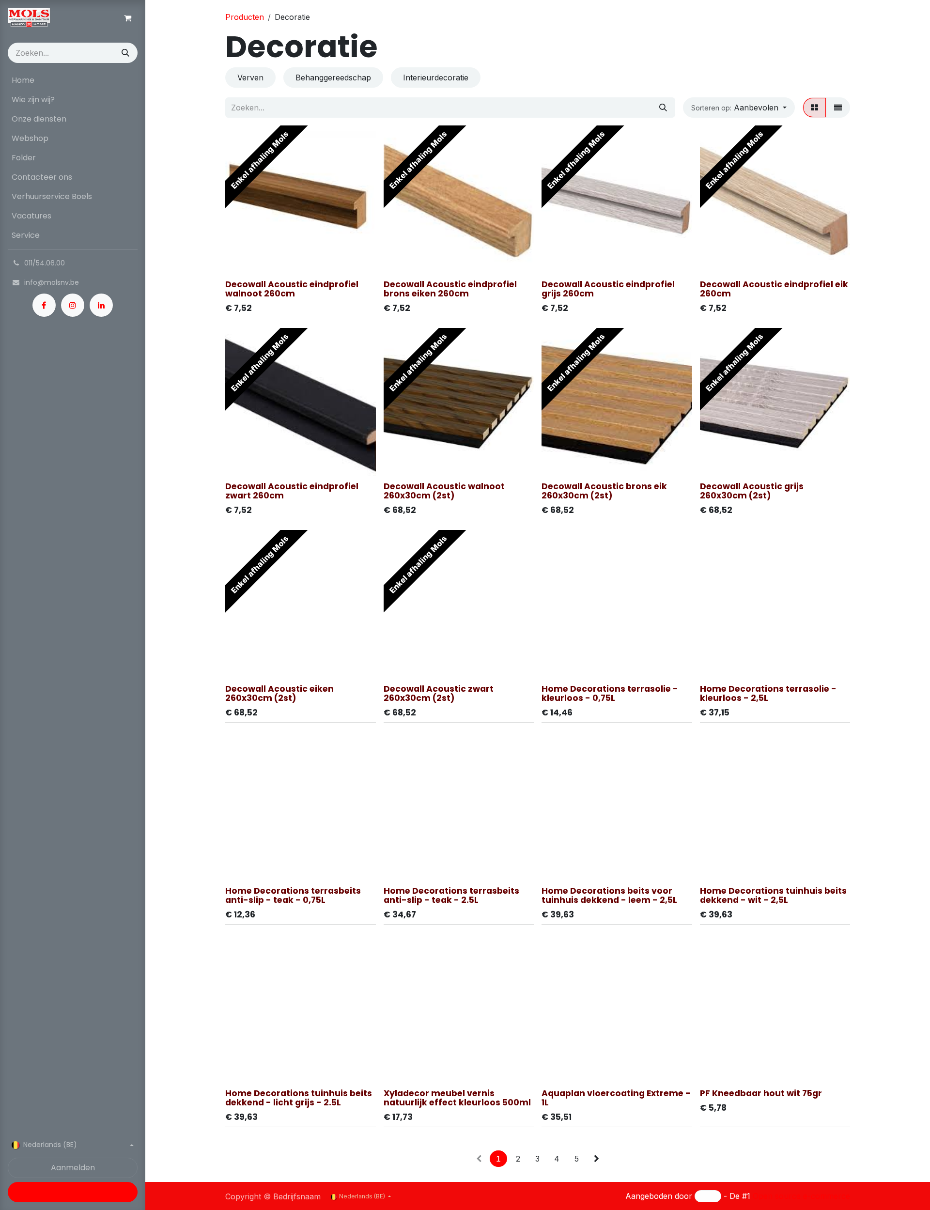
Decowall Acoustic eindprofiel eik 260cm (774, 289)
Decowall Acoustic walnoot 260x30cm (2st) (444, 491)
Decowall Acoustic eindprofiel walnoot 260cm (291, 289)
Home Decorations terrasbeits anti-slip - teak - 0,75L (293, 895)
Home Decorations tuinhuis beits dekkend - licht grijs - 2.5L (298, 1097)
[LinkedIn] (101, 305)
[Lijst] (838, 107)
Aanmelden (73, 1167)
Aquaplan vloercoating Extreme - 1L (616, 1097)
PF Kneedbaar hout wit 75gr (761, 1093)
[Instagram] (72, 305)
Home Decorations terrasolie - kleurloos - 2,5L (768, 693)
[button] (739, 107)
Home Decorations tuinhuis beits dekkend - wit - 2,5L (773, 895)
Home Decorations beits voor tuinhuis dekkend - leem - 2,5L (609, 895)
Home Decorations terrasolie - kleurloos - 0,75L (610, 693)
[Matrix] (814, 107)
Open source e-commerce (801, 1196)
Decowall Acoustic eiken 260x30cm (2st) (279, 693)
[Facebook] (44, 305)
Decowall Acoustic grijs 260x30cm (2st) (752, 491)
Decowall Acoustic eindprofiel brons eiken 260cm (450, 289)
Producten (244, 17)
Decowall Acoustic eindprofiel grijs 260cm (608, 289)
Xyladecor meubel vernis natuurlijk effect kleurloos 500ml (457, 1097)
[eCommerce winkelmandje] (127, 18)
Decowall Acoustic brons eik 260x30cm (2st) (604, 491)
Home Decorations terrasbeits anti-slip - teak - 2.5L (451, 895)
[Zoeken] (125, 53)
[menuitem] (73, 80)
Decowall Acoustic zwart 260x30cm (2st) (439, 693)
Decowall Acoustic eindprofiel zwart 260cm (291, 491)
